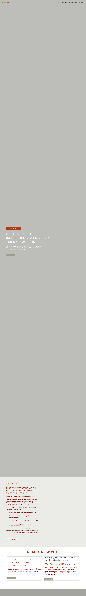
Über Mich (64, 2)
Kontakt (81, 2)
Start (58, 2)
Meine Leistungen (73, 2)
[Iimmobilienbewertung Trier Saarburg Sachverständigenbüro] (6, 2)
